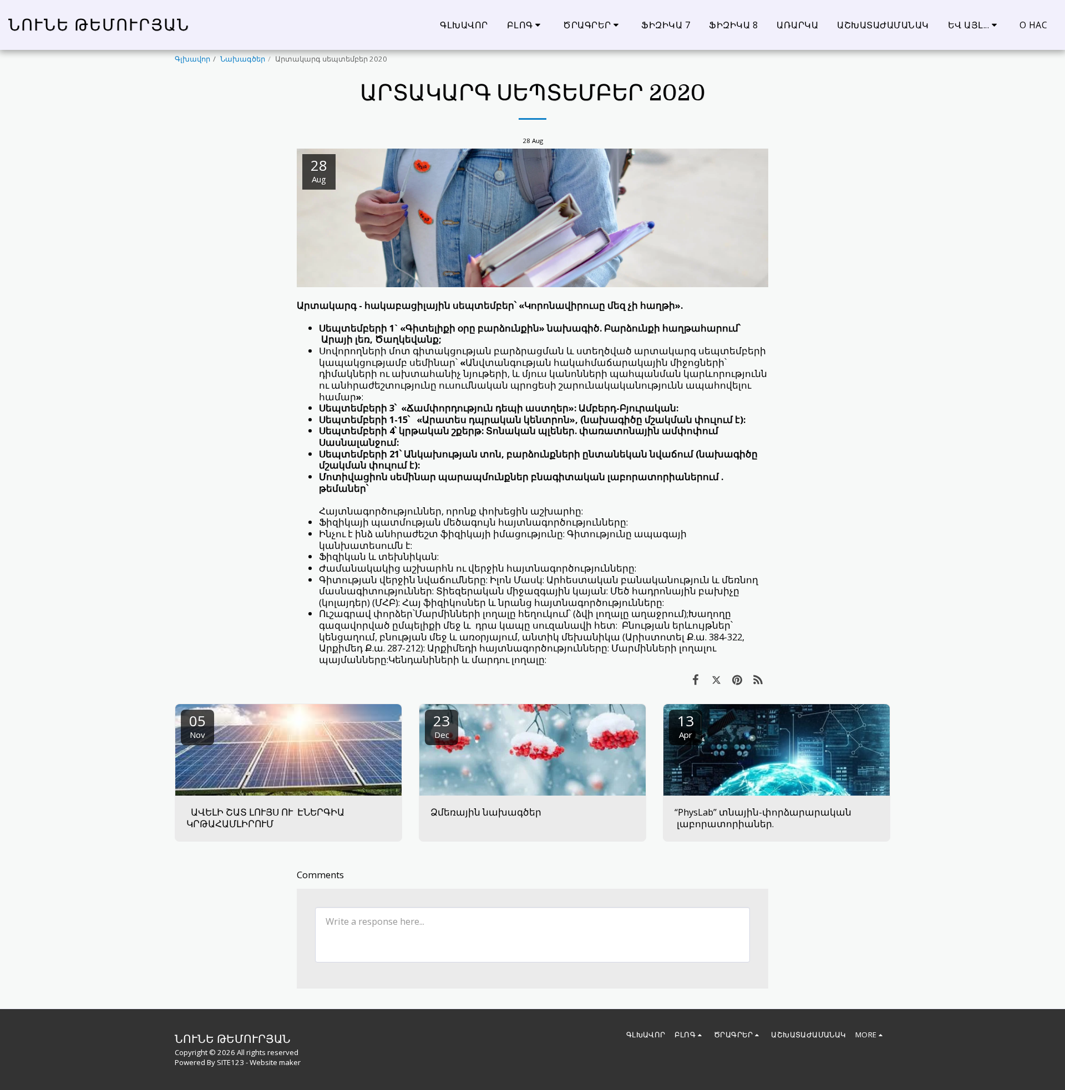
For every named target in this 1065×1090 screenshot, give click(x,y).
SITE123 (230, 1062)
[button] (526, 25)
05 (197, 725)
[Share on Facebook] (695, 679)
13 (685, 725)
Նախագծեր (242, 59)
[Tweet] (716, 679)
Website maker (275, 1062)
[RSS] (758, 679)
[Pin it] (737, 679)
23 (441, 725)
